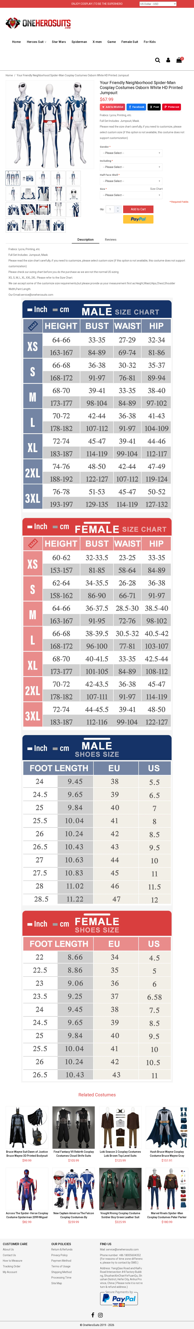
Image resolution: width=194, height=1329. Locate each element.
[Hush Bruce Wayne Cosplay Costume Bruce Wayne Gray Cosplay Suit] (167, 1127)
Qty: (102, 209)
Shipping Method (61, 1272)
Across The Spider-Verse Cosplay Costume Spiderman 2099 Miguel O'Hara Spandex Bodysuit (27, 1217)
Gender (104, 146)
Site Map (56, 1283)
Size (102, 188)
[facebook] (92, 1316)
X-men (97, 42)
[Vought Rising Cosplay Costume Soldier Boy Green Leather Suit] (120, 1189)
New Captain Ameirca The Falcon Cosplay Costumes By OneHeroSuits (73, 1217)
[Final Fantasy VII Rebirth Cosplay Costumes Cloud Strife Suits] (73, 1127)
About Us (8, 1249)
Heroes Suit (35, 42)
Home (16, 42)
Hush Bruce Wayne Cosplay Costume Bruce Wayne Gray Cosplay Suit (167, 1155)
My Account (10, 1272)
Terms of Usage (60, 1266)
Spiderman (79, 42)
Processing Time (61, 1277)
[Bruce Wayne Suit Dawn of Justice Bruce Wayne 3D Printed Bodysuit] (27, 1127)
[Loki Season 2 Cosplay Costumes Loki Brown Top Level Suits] (120, 1127)
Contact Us (9, 1255)
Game (111, 42)
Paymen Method (61, 1260)
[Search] (157, 60)
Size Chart (156, 188)
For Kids (150, 42)
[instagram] (100, 1316)
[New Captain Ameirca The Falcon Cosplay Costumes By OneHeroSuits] (73, 1189)
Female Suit (129, 42)
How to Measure (12, 1260)
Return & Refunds (62, 1249)
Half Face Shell (109, 174)
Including (105, 160)
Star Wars (59, 42)
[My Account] (168, 60)
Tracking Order (11, 1266)
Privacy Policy (59, 1255)
